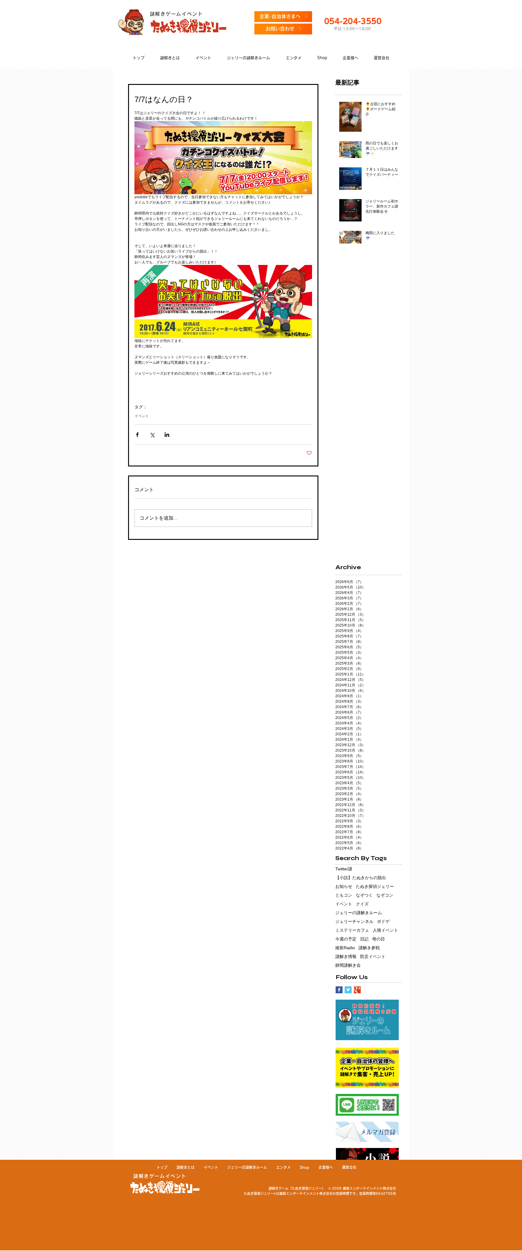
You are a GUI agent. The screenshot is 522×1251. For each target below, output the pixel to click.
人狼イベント (385, 930)
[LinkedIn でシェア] (167, 434)
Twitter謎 (343, 868)
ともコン (343, 895)
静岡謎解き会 (348, 965)
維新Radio (345, 947)
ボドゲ (383, 921)
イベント (141, 416)
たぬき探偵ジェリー (375, 886)
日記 (364, 939)
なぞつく (364, 895)
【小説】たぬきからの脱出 (360, 877)
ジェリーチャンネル (354, 921)
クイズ (362, 903)
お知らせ (343, 886)
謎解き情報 (345, 956)
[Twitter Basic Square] (348, 989)
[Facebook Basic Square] (339, 989)
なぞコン (384, 895)
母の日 (378, 939)
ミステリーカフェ (352, 930)
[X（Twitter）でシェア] (152, 434)
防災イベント (372, 956)
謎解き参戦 (369, 947)
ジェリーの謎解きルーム (358, 912)
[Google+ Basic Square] (357, 989)
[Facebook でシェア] (137, 434)
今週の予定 (345, 939)
